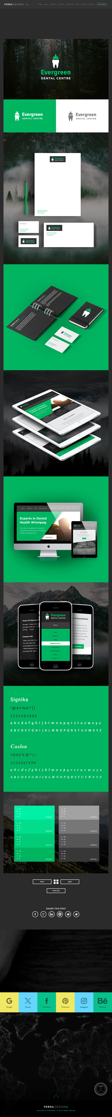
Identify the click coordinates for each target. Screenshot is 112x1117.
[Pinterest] (60, 914)
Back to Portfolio (56, 882)
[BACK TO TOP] (56, 1097)
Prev (42, 882)
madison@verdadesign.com (19, 1056)
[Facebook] (35, 914)
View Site (56, 891)
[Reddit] (68, 914)
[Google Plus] (43, 914)
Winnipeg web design (53, 959)
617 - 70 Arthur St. (56, 1052)
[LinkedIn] (52, 914)
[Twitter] (76, 914)
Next (70, 882)
